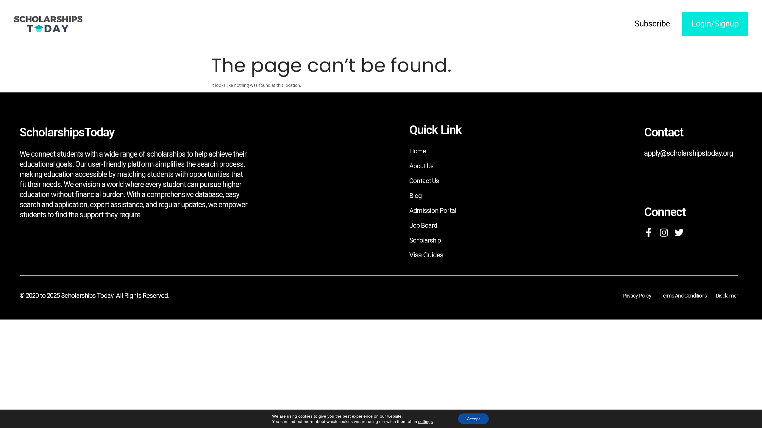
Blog (415, 195)
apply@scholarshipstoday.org (688, 153)
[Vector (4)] (648, 232)
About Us (421, 166)
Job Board (423, 225)
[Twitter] (679, 232)
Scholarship (425, 240)
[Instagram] (664, 232)
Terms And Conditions (683, 295)
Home (417, 151)
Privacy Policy (637, 295)
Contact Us (424, 181)
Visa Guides (426, 255)
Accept (473, 418)
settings (425, 421)
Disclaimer (727, 295)
